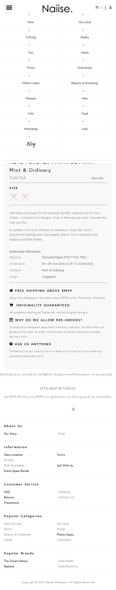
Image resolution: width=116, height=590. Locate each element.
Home (85, 52)
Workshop (31, 129)
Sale (85, 129)
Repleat (9, 566)
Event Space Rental (16, 471)
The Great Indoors (16, 561)
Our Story (10, 433)
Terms (61, 455)
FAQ (7, 492)
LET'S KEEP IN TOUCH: (58, 388)
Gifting (31, 37)
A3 (25, 195)
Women (31, 98)
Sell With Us (65, 465)
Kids (31, 113)
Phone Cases (30, 83)
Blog (30, 144)
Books (85, 37)
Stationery (84, 68)
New (31, 22)
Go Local (85, 22)
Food (84, 113)
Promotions (11, 503)
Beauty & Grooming (84, 83)
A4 (14, 195)
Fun (30, 52)
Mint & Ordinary (30, 170)
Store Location (13, 455)
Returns (9, 497)
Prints (31, 68)
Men (85, 98)
